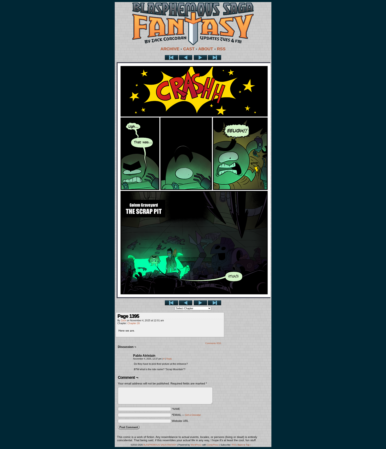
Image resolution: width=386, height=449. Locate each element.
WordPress (196, 445)
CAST (189, 48)
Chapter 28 (133, 323)
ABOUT (205, 48)
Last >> (214, 57)
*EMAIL (186, 414)
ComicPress (213, 445)
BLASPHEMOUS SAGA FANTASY (160, 445)
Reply (169, 359)
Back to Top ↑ (244, 445)
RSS (221, 48)
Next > (200, 57)
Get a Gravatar (193, 415)
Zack (123, 320)
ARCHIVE (169, 48)
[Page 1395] (194, 297)
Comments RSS (213, 343)
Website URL (180, 420)
